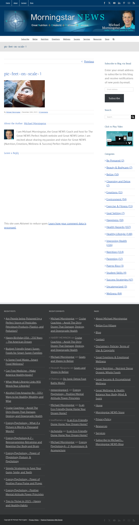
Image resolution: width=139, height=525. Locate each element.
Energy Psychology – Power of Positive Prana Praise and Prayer (24, 481)
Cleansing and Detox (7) (118, 183)
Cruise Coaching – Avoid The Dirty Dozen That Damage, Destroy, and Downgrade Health (24, 412)
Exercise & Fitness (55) (119, 206)
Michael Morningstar (13, 112)
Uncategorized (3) (116, 286)
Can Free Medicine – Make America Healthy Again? (21, 373)
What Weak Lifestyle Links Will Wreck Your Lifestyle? (23, 384)
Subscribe (114, 98)
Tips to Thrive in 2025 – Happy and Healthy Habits (23, 503)
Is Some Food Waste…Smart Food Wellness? (22, 362)
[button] (113, 39)
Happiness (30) (115, 220)
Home (99, 405)
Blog (98, 332)
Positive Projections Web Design (52, 520)
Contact (100, 339)
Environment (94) (116, 199)
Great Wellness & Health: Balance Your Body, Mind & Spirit (111, 394)
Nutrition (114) (115, 252)
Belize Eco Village (106, 325)
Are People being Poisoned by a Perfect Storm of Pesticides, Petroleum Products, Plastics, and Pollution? (25, 325)
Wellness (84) (114, 293)
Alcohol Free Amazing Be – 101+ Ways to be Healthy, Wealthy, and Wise (24, 397)
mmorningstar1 (59, 390)
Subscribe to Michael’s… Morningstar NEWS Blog (110, 442)
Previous (89, 61)
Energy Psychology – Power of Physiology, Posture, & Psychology (23, 457)
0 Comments (43, 112)
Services (100, 433)
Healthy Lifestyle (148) (119, 234)
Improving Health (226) (116, 243)
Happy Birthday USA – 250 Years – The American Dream (24, 340)
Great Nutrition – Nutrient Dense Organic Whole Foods (114, 370)
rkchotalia (56, 431)
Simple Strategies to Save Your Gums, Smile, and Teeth (23, 470)
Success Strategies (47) (119, 279)
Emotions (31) (114, 192)
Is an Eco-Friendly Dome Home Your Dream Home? (68, 409)
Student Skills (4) (116, 272)
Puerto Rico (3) (115, 266)
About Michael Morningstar (111, 318)
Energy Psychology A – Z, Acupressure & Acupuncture (69, 446)
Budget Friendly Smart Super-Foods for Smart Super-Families (24, 351)
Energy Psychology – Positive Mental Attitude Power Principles (25, 492)
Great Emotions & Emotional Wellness (112, 359)
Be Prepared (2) (115, 160)
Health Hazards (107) (118, 227)
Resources (101, 426)
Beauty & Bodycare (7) (119, 167)
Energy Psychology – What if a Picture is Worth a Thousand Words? (23, 427)
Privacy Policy (103, 419)
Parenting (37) (114, 259)
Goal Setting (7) (115, 213)
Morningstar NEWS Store (110, 412)
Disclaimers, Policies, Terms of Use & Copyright (112, 348)
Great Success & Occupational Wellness (113, 381)
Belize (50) (112, 174)
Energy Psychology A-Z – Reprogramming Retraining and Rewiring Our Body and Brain (24, 442)
